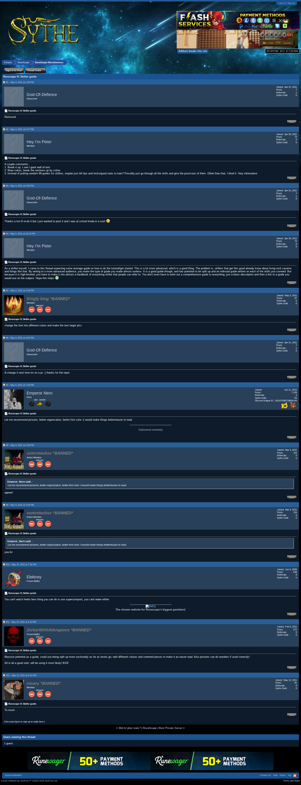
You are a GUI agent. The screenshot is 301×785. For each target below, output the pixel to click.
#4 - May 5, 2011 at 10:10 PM (20, 233)
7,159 (294, 392)
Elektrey (34, 577)
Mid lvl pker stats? (130, 728)
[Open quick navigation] (296, 62)
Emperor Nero (39, 393)
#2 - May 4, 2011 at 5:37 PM (20, 129)
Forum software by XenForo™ (29, 780)
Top (289, 775)
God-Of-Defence (42, 94)
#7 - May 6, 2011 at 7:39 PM (20, 385)
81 (295, 682)
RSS (294, 775)
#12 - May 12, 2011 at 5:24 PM (21, 675)
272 (295, 629)
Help (275, 775)
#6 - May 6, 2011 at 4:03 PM (20, 338)
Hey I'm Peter (39, 142)
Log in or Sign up (286, 3)
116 (295, 453)
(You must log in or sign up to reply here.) (24, 721)
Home (283, 775)
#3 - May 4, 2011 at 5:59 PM (20, 186)
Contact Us (265, 775)
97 (295, 298)
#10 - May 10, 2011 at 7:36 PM (21, 564)
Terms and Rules (291, 780)
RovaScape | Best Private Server (162, 728)
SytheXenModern (13, 775)
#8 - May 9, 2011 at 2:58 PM (20, 445)
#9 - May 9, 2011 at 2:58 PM (20, 505)
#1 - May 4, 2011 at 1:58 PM (20, 82)
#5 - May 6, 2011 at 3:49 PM (20, 290)
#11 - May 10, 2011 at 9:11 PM (21, 622)
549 (295, 572)
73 (295, 137)
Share (292, 122)
